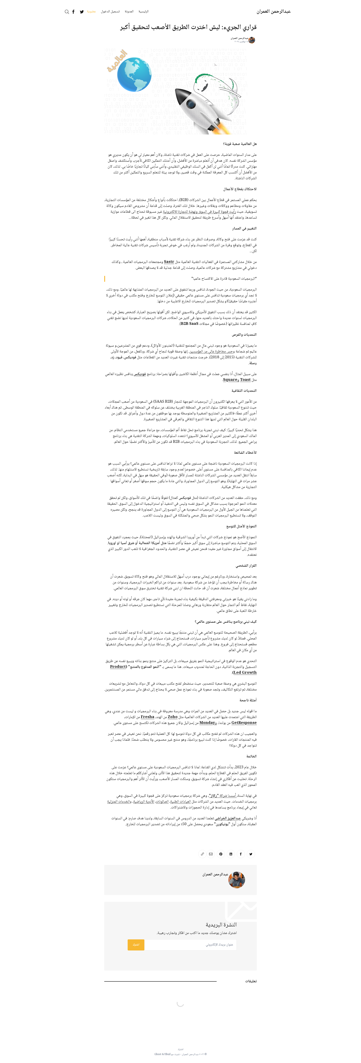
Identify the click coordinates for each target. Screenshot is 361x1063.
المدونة (129, 11)
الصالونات (162, 802)
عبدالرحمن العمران (274, 11)
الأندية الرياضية (143, 802)
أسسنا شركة (223, 796)
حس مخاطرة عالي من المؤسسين (211, 351)
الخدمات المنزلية (118, 802)
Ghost (157, 1054)
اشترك (136, 944)
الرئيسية (144, 11)
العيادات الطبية (180, 802)
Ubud (167, 1054)
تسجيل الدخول (110, 11)
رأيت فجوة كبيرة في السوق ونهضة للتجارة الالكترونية (199, 212)
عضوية (91, 11)
